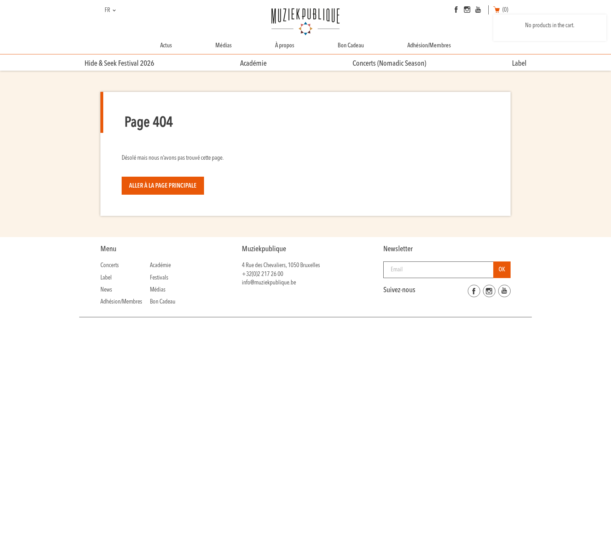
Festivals (159, 278)
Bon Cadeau (351, 46)
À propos (284, 46)
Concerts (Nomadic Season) (389, 63)
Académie (253, 63)
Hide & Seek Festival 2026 (119, 63)
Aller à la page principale (163, 186)
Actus (166, 46)
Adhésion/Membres (429, 46)
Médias (223, 46)
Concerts (109, 266)
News (106, 290)
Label (519, 63)
